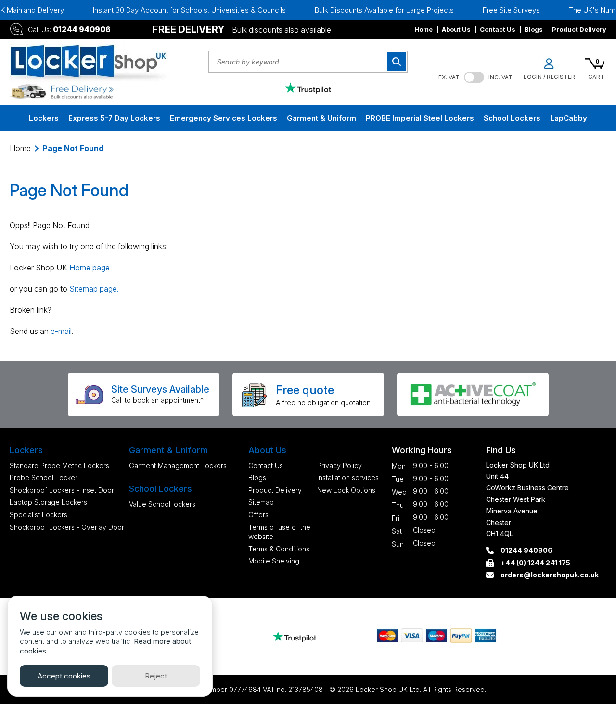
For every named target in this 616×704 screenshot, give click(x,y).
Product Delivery (579, 29)
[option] (176, 10)
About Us (456, 29)
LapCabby (568, 118)
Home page (89, 267)
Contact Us (497, 29)
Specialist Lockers (38, 515)
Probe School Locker (43, 478)
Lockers (44, 118)
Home (423, 29)
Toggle (474, 77)
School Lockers (512, 118)
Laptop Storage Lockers (48, 502)
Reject (156, 675)
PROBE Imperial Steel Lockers (420, 118)
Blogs (534, 29)
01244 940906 (82, 29)
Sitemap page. (93, 289)
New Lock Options (346, 490)
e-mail (61, 331)
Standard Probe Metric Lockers (59, 465)
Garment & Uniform (321, 118)
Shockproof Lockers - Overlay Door (67, 527)
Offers (258, 515)
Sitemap (261, 502)
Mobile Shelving (273, 561)
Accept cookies (64, 675)
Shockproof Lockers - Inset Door (62, 490)
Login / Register (549, 76)
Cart (596, 76)
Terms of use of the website (279, 532)
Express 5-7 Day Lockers (114, 118)
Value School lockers (162, 504)
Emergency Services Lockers (223, 118)
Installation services (348, 478)
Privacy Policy (339, 465)
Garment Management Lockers (178, 465)
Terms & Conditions (278, 549)
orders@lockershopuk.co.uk (549, 575)
